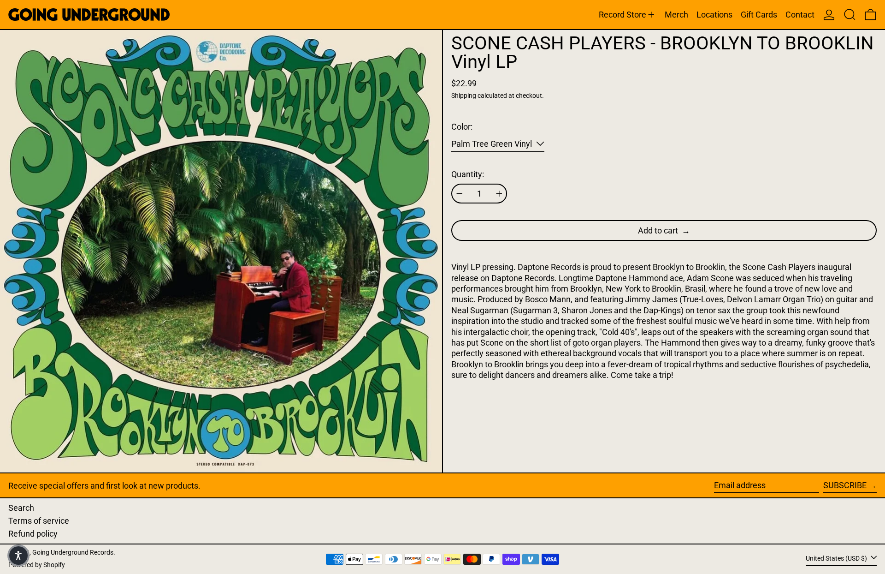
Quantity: (467, 174)
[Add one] (499, 194)
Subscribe (845, 485)
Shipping (463, 96)
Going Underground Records (72, 552)
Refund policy (33, 533)
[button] (850, 14)
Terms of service (38, 521)
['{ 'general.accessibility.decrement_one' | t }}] (459, 194)
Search (21, 508)
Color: (461, 127)
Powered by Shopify (36, 565)
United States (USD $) (837, 558)
